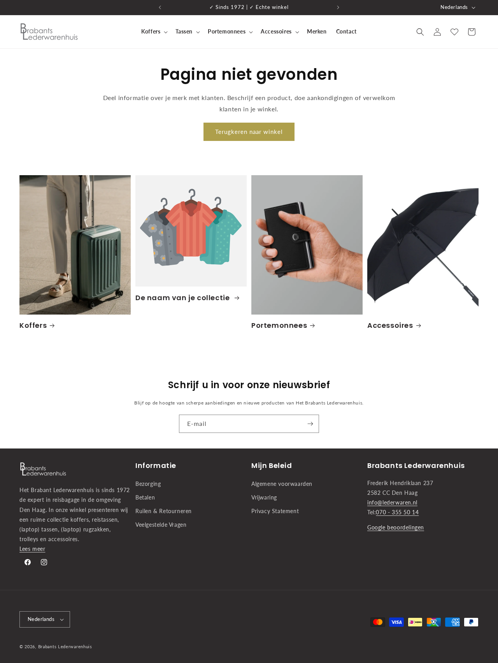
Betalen (145, 497)
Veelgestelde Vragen (160, 524)
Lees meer (32, 548)
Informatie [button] (155, 465)
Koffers (33, 325)
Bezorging (148, 483)
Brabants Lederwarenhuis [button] (416, 465)
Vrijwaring (264, 497)
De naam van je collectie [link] (183, 297)
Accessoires (390, 325)
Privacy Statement (275, 511)
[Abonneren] (310, 424)
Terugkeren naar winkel (249, 131)
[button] (154, 31)
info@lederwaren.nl (392, 502)
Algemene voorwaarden (281, 483)
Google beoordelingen (395, 527)
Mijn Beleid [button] (271, 465)
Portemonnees (279, 325)
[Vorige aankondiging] (159, 7)
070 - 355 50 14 (397, 512)
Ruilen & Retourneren (163, 511)
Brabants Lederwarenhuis (65, 646)
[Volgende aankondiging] (338, 7)
